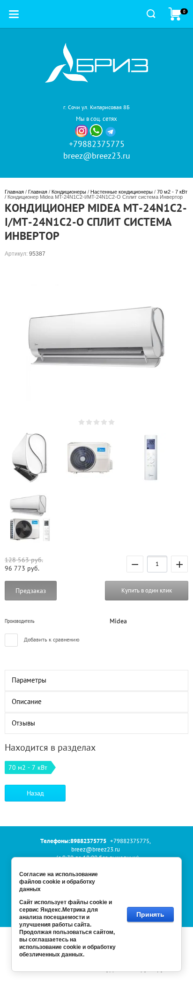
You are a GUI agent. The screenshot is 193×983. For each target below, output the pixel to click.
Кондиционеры (69, 192)
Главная (14, 192)
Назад (35, 793)
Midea (118, 621)
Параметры (29, 680)
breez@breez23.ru (96, 155)
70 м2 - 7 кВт (172, 192)
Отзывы (23, 722)
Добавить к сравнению (51, 639)
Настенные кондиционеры (121, 192)
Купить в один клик (146, 590)
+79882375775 (97, 144)
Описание (27, 701)
